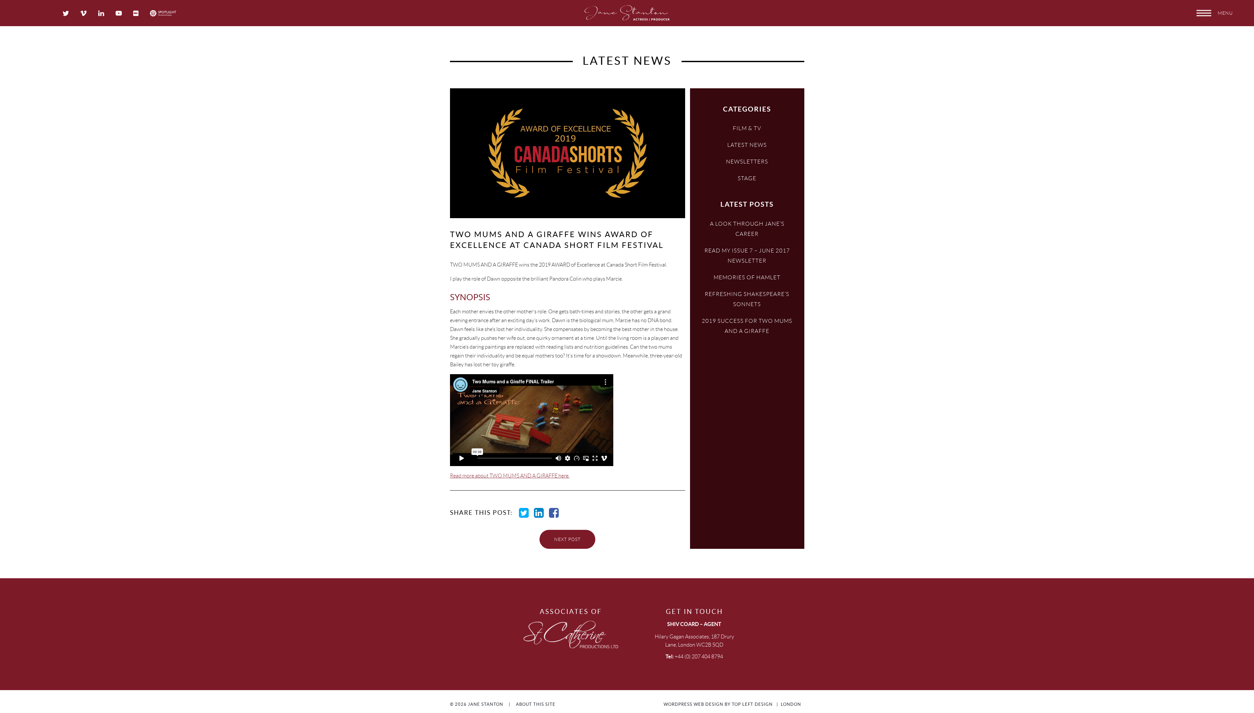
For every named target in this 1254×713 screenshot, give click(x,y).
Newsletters (747, 162)
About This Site (535, 704)
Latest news (747, 145)
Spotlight (163, 13)
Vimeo (83, 13)
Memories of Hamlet (747, 277)
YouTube (119, 13)
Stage (747, 178)
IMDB (135, 13)
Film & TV (747, 128)
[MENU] (1204, 13)
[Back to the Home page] (627, 13)
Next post (567, 539)
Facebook (553, 513)
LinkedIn (101, 13)
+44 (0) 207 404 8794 (699, 656)
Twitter (66, 13)
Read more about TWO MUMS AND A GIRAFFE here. (510, 475)
